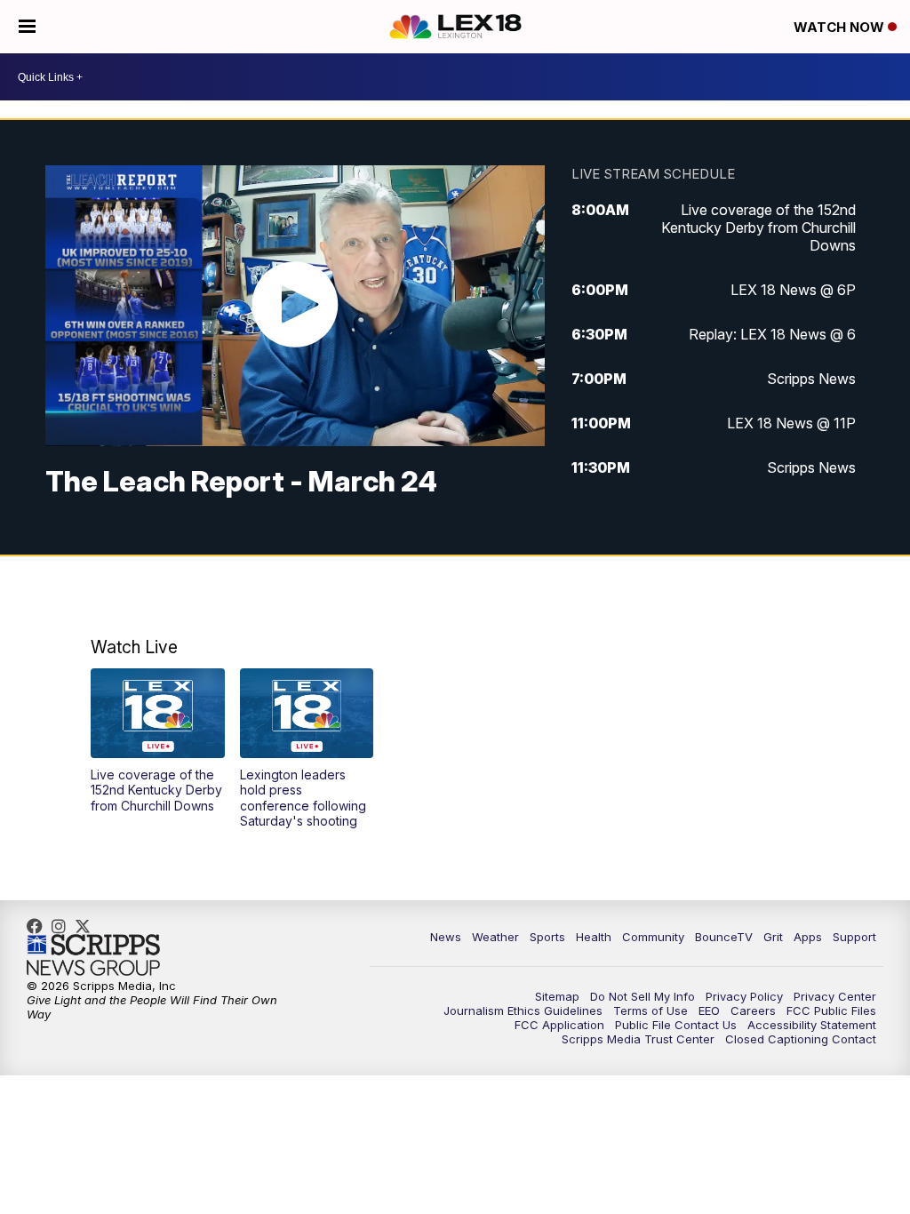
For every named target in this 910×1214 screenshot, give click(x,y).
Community (653, 937)
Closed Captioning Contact (800, 1039)
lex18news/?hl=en (63, 926)
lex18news (87, 926)
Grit (773, 937)
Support (854, 937)
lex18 (39, 926)
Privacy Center (835, 996)
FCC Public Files (831, 1010)
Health (593, 937)
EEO (709, 1010)
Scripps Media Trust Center (638, 1039)
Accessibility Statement (811, 1025)
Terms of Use (650, 1010)
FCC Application (559, 1025)
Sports (547, 937)
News (445, 937)
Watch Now (841, 27)
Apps (808, 937)
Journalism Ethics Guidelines (523, 1010)
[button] (158, 740)
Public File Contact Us (676, 1025)
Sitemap (557, 996)
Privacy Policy (744, 996)
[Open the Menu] (27, 26)
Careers (753, 1010)
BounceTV (724, 937)
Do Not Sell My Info (642, 996)
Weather (495, 937)
